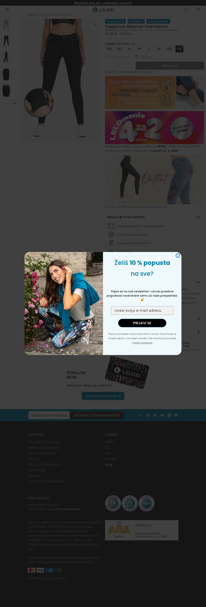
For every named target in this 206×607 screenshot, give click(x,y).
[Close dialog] (178, 256)
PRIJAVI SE (142, 322)
